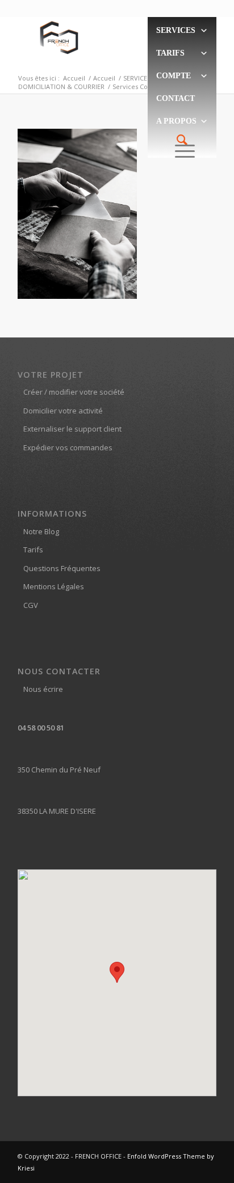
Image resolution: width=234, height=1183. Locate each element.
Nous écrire (43, 689)
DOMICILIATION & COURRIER (61, 86)
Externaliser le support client (72, 429)
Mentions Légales (53, 586)
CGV (30, 605)
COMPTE (173, 75)
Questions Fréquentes (62, 568)
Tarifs (33, 549)
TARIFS (170, 53)
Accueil (74, 78)
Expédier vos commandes (67, 447)
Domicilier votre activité (63, 410)
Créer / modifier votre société (73, 392)
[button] (117, 972)
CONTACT (175, 98)
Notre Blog (41, 531)
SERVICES (175, 30)
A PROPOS (176, 121)
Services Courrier (139, 86)
